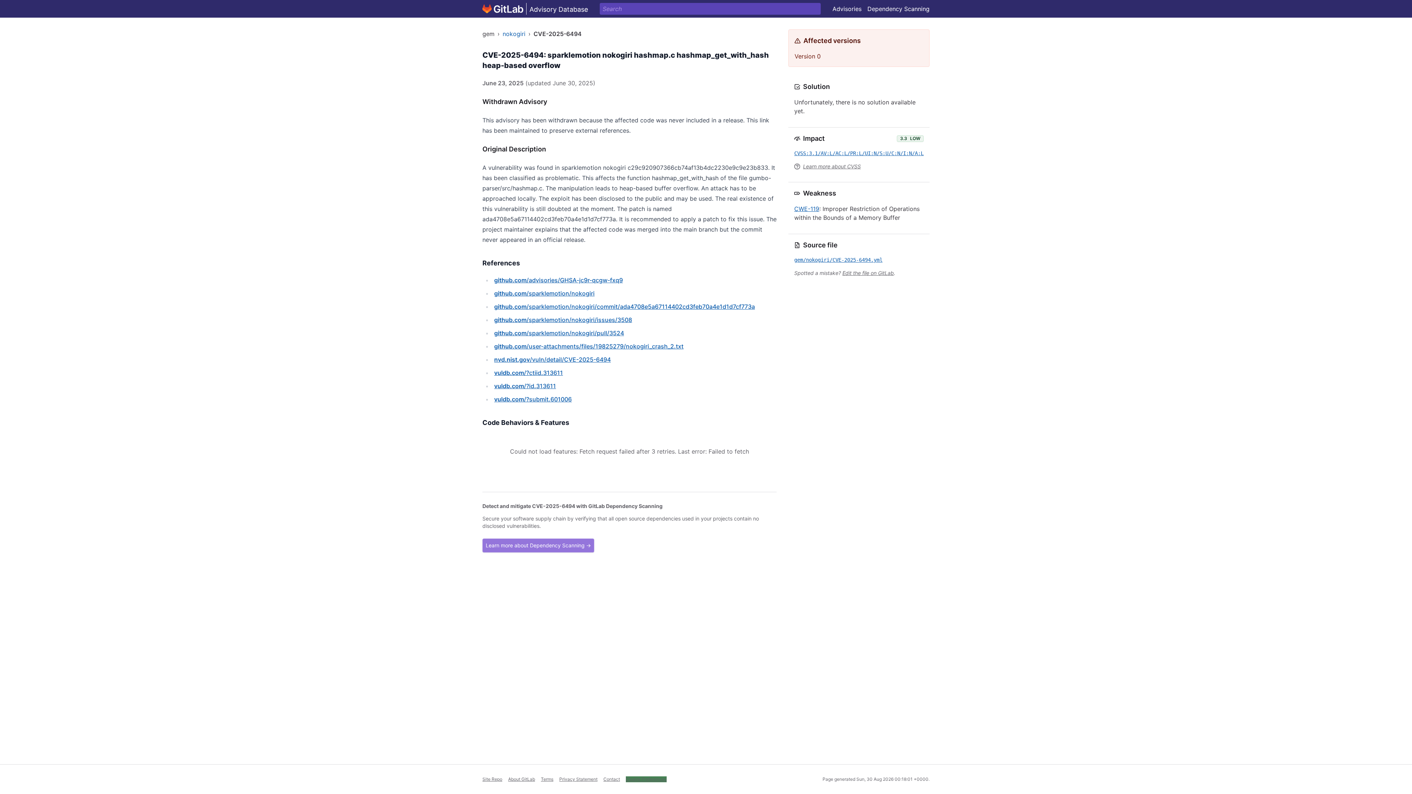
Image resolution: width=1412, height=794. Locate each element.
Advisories (847, 8)
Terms (547, 779)
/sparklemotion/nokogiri (544, 293)
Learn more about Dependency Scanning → (538, 545)
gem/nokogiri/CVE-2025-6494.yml (838, 260)
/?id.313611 (525, 386)
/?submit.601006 (533, 399)
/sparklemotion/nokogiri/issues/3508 (563, 319)
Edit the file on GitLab (868, 273)
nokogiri (514, 33)
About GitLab (521, 779)
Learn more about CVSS (832, 166)
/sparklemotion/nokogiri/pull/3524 (559, 333)
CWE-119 (806, 208)
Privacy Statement (578, 779)
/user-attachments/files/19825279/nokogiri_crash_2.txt (589, 346)
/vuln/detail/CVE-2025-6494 (552, 359)
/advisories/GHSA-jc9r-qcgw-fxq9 (558, 280)
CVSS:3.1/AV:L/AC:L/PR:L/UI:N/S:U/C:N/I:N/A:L (859, 153)
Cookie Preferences (646, 779)
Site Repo (492, 779)
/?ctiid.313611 (528, 372)
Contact (611, 779)
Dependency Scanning (898, 8)
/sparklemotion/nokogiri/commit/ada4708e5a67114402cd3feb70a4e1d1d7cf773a (624, 306)
